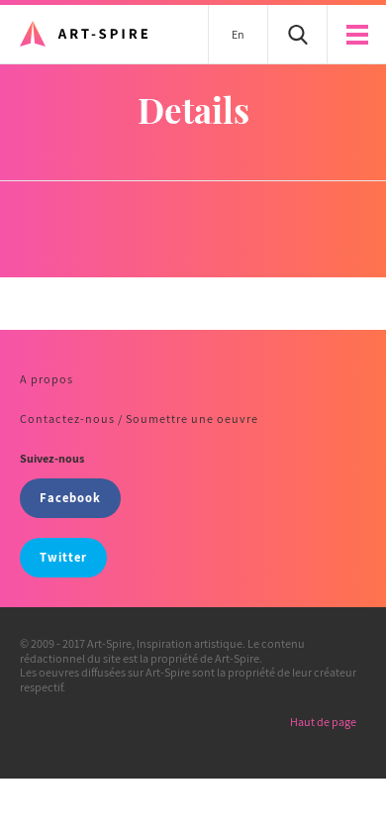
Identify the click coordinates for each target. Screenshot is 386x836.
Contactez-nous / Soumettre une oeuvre (139, 418)
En (238, 34)
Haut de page (323, 721)
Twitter (63, 557)
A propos (46, 378)
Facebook (70, 497)
